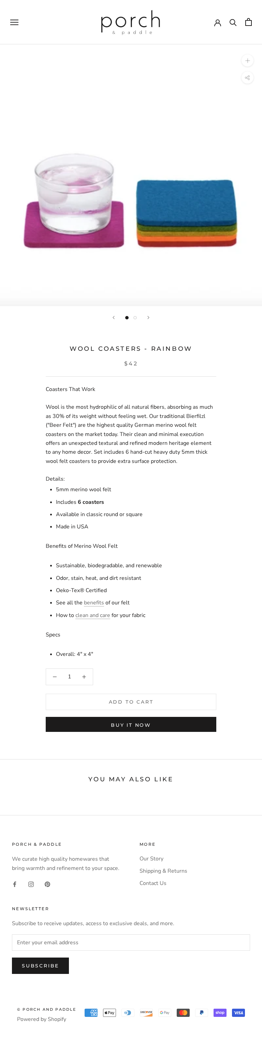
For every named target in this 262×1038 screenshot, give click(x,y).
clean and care (92, 615)
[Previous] (114, 317)
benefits (94, 602)
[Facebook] (14, 883)
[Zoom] (247, 60)
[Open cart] (248, 22)
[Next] (148, 317)
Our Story (151, 858)
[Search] (233, 22)
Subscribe (40, 966)
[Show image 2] (135, 317)
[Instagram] (31, 883)
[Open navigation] (14, 22)
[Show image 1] (127, 317)
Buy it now (131, 725)
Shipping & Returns (163, 871)
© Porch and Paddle (46, 1009)
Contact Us (153, 883)
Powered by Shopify (41, 1019)
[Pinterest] (47, 883)
